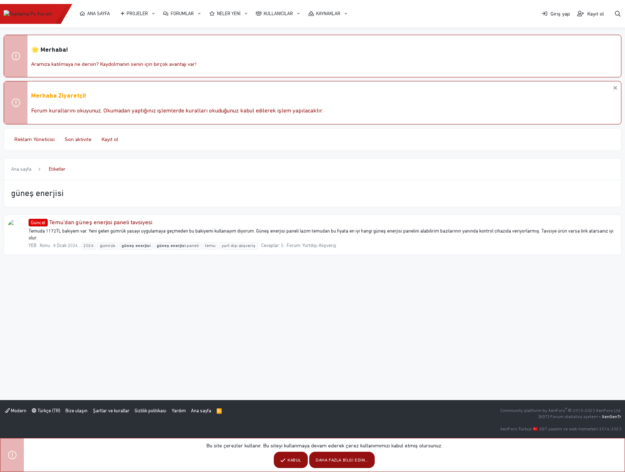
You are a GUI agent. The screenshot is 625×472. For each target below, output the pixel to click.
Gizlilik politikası (150, 410)
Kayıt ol (110, 139)
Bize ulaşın (76, 410)
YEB (33, 245)
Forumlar (182, 13)
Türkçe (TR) (48, 410)
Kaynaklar (328, 13)
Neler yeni (229, 13)
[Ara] (618, 13)
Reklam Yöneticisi (34, 139)
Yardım (179, 410)
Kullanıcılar (278, 13)
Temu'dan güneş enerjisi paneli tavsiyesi (91, 222)
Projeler (137, 13)
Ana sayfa (98, 13)
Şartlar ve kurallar (111, 410)
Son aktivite (78, 139)
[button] (153, 13)
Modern (18, 410)
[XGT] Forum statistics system (580, 416)
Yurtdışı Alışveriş (319, 245)
